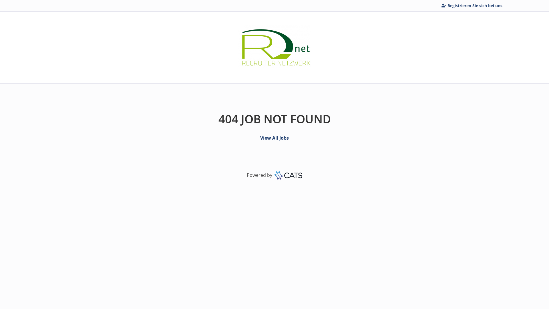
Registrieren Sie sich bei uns (474, 5)
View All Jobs (274, 138)
